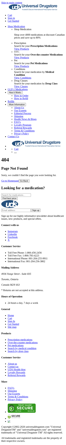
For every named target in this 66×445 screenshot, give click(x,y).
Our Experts (20, 110)
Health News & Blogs (25, 119)
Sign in (11, 18)
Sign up (35, 210)
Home (11, 315)
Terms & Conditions (24, 130)
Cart (10, 318)
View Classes (21, 86)
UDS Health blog (16, 369)
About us (12, 363)
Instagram (13, 231)
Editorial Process (22, 113)
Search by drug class (18, 351)
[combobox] (16, 195)
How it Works (15, 92)
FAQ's (17, 122)
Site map (12, 327)
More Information (17, 104)
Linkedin (12, 234)
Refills (11, 101)
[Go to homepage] (33, 9)
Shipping (18, 116)
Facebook (13, 237)
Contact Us (13, 136)
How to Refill (21, 98)
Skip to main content (11, 2)
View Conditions (22, 77)
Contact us (13, 366)
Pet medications (16, 345)
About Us (19, 107)
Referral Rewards (23, 127)
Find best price (9, 198)
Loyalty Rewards (16, 372)
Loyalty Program (22, 125)
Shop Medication (16, 26)
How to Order (21, 95)
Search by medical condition (22, 348)
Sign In (11, 321)
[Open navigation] (15, 152)
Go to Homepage (10, 180)
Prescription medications (20, 339)
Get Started (13, 21)
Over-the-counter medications (23, 342)
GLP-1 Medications (18, 89)
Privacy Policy (21, 133)
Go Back (24, 181)
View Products (21, 49)
